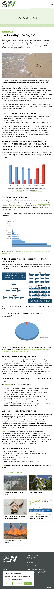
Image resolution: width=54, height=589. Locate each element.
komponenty (13, 113)
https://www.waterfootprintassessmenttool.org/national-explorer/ (27, 191)
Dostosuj (8, 583)
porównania (8, 384)
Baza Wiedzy (5, 31)
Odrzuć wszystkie (18, 583)
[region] (18, 578)
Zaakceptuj (27, 583)
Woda (11, 31)
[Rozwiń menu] (52, 4)
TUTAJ (4, 465)
